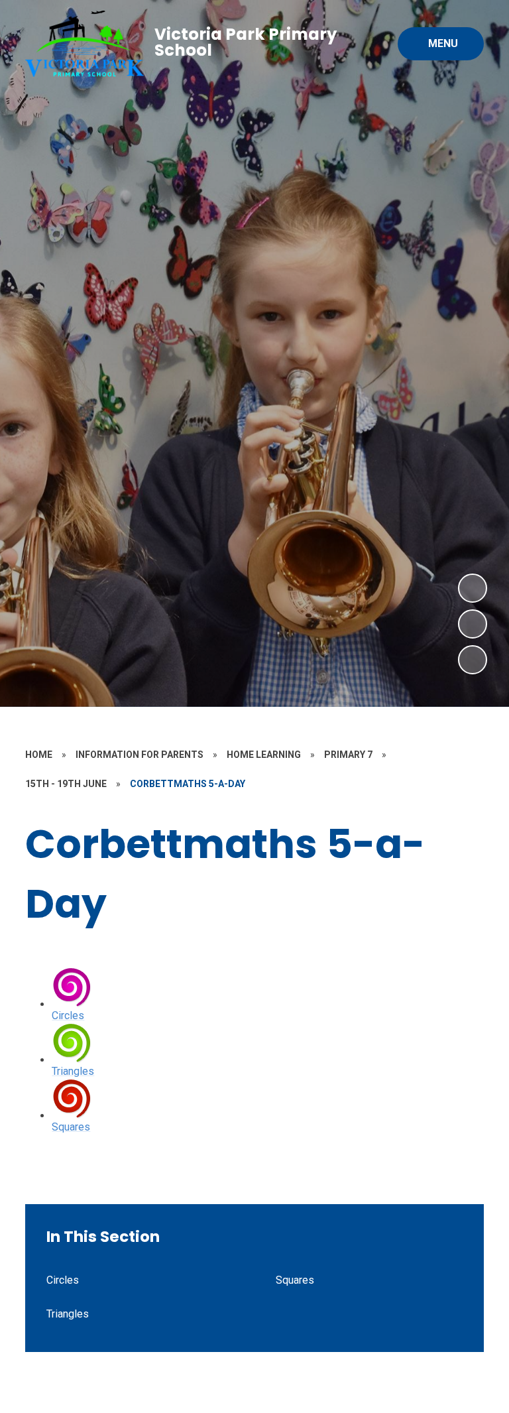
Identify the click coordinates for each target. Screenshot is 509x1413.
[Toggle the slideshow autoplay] (472, 659)
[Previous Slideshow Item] (472, 624)
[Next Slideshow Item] (472, 588)
